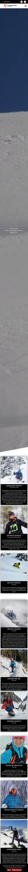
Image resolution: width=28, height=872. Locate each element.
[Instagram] (25, 2)
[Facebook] (21, 2)
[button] (25, 6)
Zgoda (9, 870)
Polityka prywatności (16, 870)
